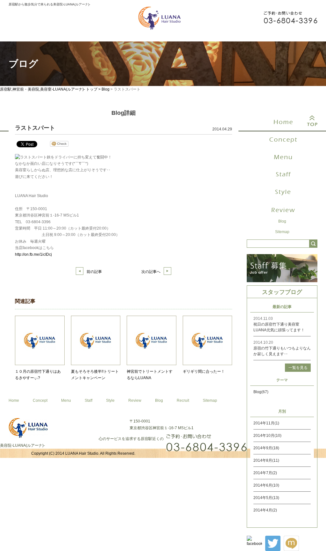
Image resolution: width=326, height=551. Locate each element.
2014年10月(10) (267, 435)
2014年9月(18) (266, 448)
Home (14, 400)
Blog (106, 89)
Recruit (183, 400)
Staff (88, 400)
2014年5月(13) (266, 498)
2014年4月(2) (265, 510)
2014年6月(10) (266, 485)
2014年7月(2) (265, 473)
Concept (40, 400)
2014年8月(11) (266, 460)
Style (110, 400)
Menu (66, 400)
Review (134, 400)
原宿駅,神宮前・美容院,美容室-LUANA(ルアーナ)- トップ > (51, 89)
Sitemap (210, 400)
